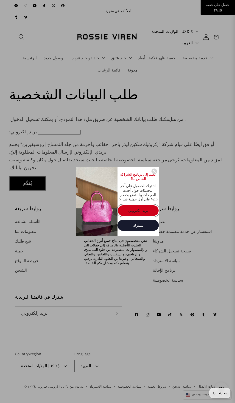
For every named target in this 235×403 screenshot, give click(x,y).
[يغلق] (154, 171)
